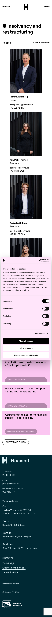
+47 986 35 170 (17, 171)
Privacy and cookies (10, 583)
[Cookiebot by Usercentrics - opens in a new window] (38, 260)
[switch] (45, 309)
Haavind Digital (10, 572)
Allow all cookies (26, 341)
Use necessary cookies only (26, 355)
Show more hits (16, 442)
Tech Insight (8, 563)
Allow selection (26, 348)
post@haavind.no (10, 483)
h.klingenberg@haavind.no (21, 104)
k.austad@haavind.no (19, 168)
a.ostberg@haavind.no (20, 231)
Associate (14, 163)
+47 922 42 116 (17, 108)
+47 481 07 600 (17, 234)
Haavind (6, 6)
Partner (13, 100)
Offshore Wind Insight (14, 567)
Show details (39, 334)
